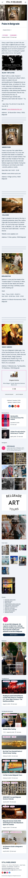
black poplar (8, 602)
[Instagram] (13, 389)
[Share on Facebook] (9, 406)
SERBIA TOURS (6, 736)
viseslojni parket (9, 612)
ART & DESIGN (6, 782)
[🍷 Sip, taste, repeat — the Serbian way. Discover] (8, 458)
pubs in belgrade (19, 394)
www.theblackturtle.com (14, 109)
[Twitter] (5, 872)
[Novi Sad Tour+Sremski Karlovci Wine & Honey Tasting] (14, 742)
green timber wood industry (12, 605)
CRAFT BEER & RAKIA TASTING (9, 714)
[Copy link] (18, 406)
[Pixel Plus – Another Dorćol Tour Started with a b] (8, 484)
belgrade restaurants (10, 599)
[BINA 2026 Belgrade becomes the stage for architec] (20, 484)
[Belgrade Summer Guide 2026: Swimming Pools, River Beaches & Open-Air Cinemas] (14, 812)
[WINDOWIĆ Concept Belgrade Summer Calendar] (14, 788)
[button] (2, 2)
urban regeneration (10, 611)
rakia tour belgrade (10, 608)
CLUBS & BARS (13, 35)
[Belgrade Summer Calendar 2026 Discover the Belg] (20, 458)
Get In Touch (13, 635)
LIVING (12, 806)
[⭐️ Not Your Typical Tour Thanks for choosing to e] (8, 471)
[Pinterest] (15, 389)
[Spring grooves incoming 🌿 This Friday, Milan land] (20, 471)
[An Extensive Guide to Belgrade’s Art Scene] (14, 837)
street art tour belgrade (11, 609)
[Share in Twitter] (12, 406)
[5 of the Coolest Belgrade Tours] (14, 766)
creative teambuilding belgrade (12, 604)
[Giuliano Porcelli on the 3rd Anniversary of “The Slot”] (5, 434)
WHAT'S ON (14, 681)
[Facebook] (9, 872)
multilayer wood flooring (11, 606)
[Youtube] (2, 872)
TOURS (14, 736)
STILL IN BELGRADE (9, 862)
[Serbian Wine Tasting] (14, 720)
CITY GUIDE (5, 35)
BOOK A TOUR (6, 760)
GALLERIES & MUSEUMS (16, 832)
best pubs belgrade (9, 394)
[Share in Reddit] (15, 406)
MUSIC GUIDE (6, 681)
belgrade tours (8, 601)
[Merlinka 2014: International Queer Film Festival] (5, 420)
